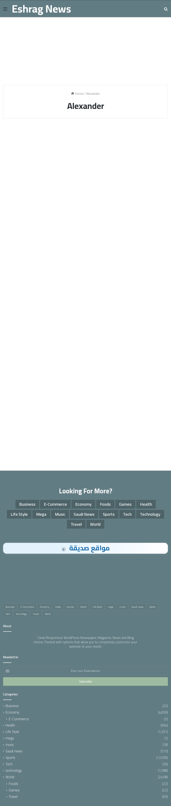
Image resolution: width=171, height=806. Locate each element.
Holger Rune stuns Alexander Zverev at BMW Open (138, 150)
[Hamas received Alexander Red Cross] (29, 182)
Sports (126, 131)
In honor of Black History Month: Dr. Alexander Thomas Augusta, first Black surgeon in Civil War (29, 297)
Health (13, 267)
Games (125, 504)
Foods (105, 504)
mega (41, 514)
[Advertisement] (85, 52)
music (60, 514)
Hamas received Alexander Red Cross (27, 146)
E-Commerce (55, 504)
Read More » (21, 242)
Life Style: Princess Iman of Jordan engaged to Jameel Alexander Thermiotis (84, 158)
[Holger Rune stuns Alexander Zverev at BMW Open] (141, 179)
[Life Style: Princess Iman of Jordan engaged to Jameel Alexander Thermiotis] (85, 196)
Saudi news (84, 514)
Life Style (71, 131)
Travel (76, 524)
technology (150, 514)
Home (79, 93)
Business (27, 504)
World (13, 131)
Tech (127, 514)
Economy (83, 504)
